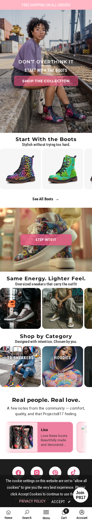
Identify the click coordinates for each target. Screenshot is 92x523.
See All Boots (45, 198)
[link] (27, 514)
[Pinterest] (55, 473)
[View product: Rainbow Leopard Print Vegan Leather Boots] (20, 168)
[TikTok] (73, 473)
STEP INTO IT (46, 240)
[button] (80, 495)
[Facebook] (18, 473)
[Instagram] (37, 473)
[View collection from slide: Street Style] (20, 308)
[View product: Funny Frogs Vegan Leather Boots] (62, 168)
